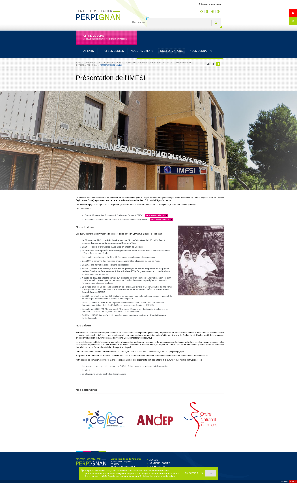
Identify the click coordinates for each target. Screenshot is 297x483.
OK (210, 473)
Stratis (293, 481)
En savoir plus (193, 473)
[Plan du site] (293, 21)
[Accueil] (293, 13)
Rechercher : (139, 22)
